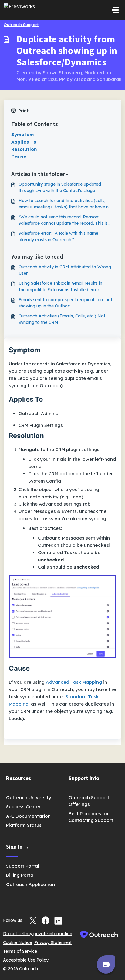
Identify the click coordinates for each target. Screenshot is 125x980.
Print (23, 111)
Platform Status (24, 825)
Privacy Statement (53, 942)
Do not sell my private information (37, 933)
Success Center (23, 806)
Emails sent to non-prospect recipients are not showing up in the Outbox (65, 303)
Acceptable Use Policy (26, 960)
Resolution (24, 149)
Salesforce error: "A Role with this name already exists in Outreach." (58, 236)
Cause (18, 157)
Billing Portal (20, 875)
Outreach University (28, 797)
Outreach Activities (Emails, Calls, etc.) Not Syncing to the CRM (62, 319)
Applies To (23, 142)
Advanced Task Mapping (74, 682)
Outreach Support (21, 24)
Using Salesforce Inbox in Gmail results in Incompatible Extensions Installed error (60, 286)
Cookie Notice (17, 942)
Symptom (22, 134)
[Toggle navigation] (115, 10)
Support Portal (22, 866)
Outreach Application (30, 884)
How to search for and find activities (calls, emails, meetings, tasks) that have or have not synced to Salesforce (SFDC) (66, 204)
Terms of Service (20, 951)
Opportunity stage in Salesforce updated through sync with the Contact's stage (60, 187)
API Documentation (28, 816)
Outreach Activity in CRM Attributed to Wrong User (65, 270)
